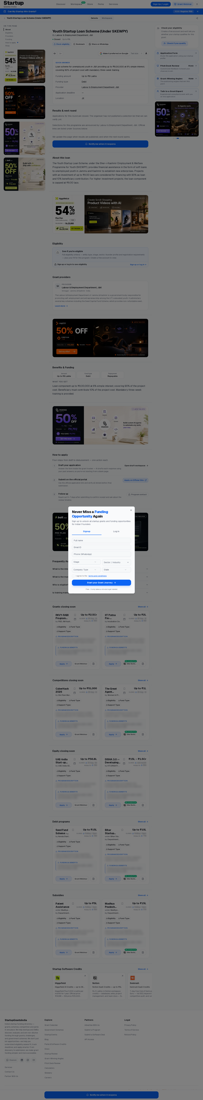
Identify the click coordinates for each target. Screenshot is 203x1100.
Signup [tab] (86, 531)
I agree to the (91, 576)
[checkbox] (73, 576)
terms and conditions (97, 576)
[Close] (131, 510)
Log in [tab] (116, 531)
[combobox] (86, 562)
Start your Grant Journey (99, 582)
